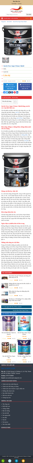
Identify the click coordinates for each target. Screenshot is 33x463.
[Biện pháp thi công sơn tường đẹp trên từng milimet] (4, 293)
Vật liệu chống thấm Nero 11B (24, 356)
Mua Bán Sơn (13, 456)
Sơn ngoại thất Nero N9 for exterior (13, 306)
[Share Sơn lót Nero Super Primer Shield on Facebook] (4, 93)
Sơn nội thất (6, 413)
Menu (27, 18)
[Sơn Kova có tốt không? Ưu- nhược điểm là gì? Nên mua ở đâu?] (4, 301)
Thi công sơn (6, 404)
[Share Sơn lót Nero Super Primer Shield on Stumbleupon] (12, 93)
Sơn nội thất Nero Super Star (8, 356)
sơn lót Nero (19, 118)
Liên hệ (19, 3)
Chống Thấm (6, 408)
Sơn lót (4, 419)
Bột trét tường (6, 410)
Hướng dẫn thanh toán (8, 391)
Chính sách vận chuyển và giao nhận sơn (13, 388)
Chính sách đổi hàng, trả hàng (10, 386)
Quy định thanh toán (8, 393)
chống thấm (24, 135)
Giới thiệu (14, 3)
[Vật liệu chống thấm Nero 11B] (24, 347)
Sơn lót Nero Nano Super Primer (21, 310)
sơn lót (17, 112)
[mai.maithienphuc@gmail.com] (23, 461)
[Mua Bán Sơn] (16, 461)
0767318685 (10, 375)
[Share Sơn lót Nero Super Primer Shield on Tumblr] (9, 93)
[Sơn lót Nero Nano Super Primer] (24, 323)
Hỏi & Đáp (15, 97)
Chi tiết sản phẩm (6, 97)
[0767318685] (3, 461)
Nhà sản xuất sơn (7, 395)
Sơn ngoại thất (6, 415)
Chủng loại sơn (7, 397)
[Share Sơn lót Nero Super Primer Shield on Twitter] (7, 93)
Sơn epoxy (5, 422)
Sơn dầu (5, 417)
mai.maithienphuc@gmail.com (13, 378)
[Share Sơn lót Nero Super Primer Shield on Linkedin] (17, 93)
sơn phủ (26, 140)
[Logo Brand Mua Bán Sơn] (16, 9)
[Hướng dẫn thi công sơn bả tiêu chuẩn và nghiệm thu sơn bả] (4, 285)
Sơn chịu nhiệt (6, 424)
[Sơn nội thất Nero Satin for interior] (8, 324)
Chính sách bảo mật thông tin (10, 384)
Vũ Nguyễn (11, 280)
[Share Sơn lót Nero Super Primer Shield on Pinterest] (15, 93)
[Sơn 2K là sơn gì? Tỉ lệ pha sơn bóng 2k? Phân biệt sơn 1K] (4, 278)
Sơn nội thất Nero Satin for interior (9, 333)
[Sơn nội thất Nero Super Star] (8, 347)
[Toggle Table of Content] (14, 101)
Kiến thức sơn (6, 406)
